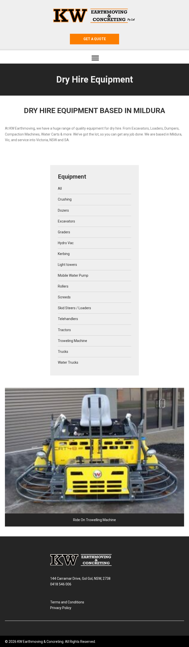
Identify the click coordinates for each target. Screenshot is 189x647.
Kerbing (64, 254)
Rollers (63, 286)
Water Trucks (68, 362)
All (60, 188)
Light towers (67, 265)
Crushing (65, 199)
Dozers (63, 210)
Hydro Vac (66, 243)
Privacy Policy (60, 608)
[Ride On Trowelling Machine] (94, 457)
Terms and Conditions (67, 602)
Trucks (63, 352)
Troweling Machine (72, 341)
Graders (64, 232)
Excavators (66, 221)
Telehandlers (68, 319)
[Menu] (95, 58)
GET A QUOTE (94, 39)
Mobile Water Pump (73, 275)
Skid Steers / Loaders (74, 308)
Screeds (64, 297)
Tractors (64, 330)
